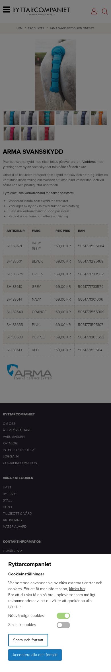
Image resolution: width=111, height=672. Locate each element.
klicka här (77, 589)
